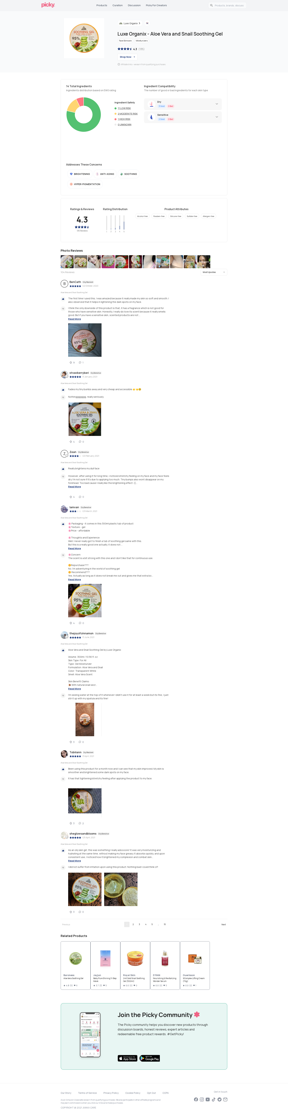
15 (165, 924)
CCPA (165, 1092)
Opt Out (151, 1092)
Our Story (66, 1092)
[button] (214, 272)
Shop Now (125, 56)
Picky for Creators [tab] (156, 5)
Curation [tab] (117, 5)
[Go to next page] (223, 924)
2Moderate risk (128, 113)
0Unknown (124, 124)
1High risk (124, 119)
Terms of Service (87, 1092)
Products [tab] (101, 5)
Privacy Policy (111, 1092)
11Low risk (124, 108)
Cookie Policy (132, 1092)
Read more (74, 319)
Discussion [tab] (134, 5)
